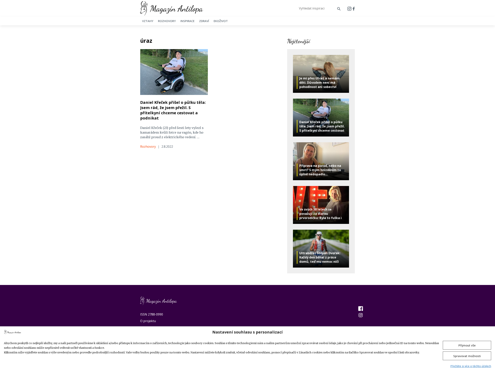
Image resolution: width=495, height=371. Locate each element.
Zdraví (204, 21)
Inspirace (187, 21)
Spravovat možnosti (467, 356)
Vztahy (147, 21)
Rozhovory (167, 21)
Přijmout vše (467, 345)
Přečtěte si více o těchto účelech (470, 366)
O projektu (148, 321)
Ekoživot (221, 21)
